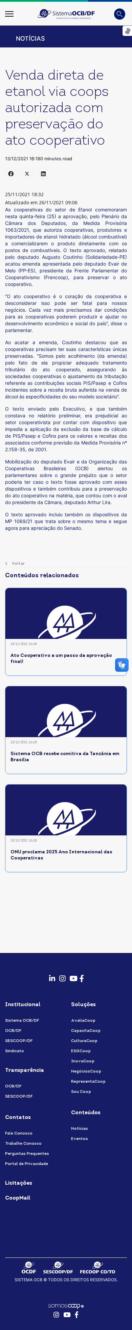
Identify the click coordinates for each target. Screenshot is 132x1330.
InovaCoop (82, 1061)
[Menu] (9, 14)
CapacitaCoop (86, 1031)
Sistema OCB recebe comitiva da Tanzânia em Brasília (64, 757)
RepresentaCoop (88, 1082)
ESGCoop (81, 1051)
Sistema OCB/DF (22, 1021)
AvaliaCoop (83, 1021)
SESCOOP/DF (18, 1041)
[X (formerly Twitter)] (27, 173)
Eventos (79, 1139)
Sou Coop (81, 1092)
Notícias (79, 1129)
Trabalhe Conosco (23, 1144)
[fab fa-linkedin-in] (51, 975)
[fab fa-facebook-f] (81, 975)
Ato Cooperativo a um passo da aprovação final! (61, 658)
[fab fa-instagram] (61, 975)
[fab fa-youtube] (71, 975)
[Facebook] (11, 173)
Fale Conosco (18, 1133)
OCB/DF (13, 1031)
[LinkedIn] (43, 173)
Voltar (17, 564)
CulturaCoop (84, 1041)
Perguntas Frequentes (27, 1154)
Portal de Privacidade (26, 1164)
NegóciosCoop (86, 1071)
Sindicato (14, 1051)
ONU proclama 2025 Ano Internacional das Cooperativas (61, 855)
